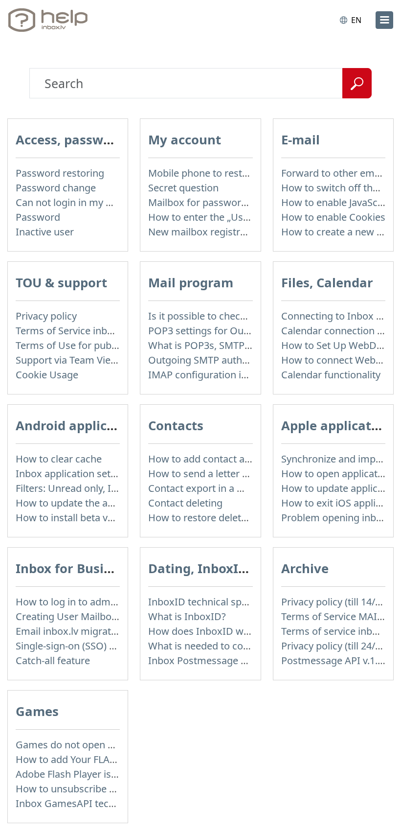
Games (37, 711)
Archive (305, 568)
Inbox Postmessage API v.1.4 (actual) (231, 660)
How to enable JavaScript (337, 202)
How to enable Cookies (333, 217)
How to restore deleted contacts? (223, 517)
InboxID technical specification (218, 601)
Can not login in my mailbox (79, 202)
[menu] (384, 20)
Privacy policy (46, 316)
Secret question (183, 187)
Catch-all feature (53, 660)
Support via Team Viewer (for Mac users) (107, 360)
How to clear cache (59, 458)
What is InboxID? (187, 616)
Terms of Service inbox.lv (72, 330)
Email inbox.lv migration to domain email (108, 631)
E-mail (300, 139)
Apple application (336, 425)
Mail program (190, 282)
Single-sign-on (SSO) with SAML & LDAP (104, 645)
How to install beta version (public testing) (110, 517)
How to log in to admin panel (81, 601)
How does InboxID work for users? (227, 631)
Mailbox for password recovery (218, 202)
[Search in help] (357, 83)
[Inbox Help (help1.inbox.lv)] (50, 20)
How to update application (341, 488)
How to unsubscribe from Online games (106, 788)
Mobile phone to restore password (226, 173)
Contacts (175, 425)
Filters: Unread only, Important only (96, 488)
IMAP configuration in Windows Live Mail (240, 374)
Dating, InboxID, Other (219, 568)
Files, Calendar (327, 282)
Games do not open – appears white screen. (115, 744)
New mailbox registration (205, 231)
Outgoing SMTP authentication (217, 360)
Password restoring (60, 173)
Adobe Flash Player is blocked (82, 774)
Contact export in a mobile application (234, 488)
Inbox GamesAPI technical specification (105, 803)
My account (184, 139)
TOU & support (61, 282)
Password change (56, 187)
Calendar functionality (330, 374)
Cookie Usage (47, 374)
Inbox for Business (74, 568)
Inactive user (45, 231)
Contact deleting (185, 502)
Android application (78, 425)
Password (38, 217)
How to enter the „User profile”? (220, 217)
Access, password (70, 139)
